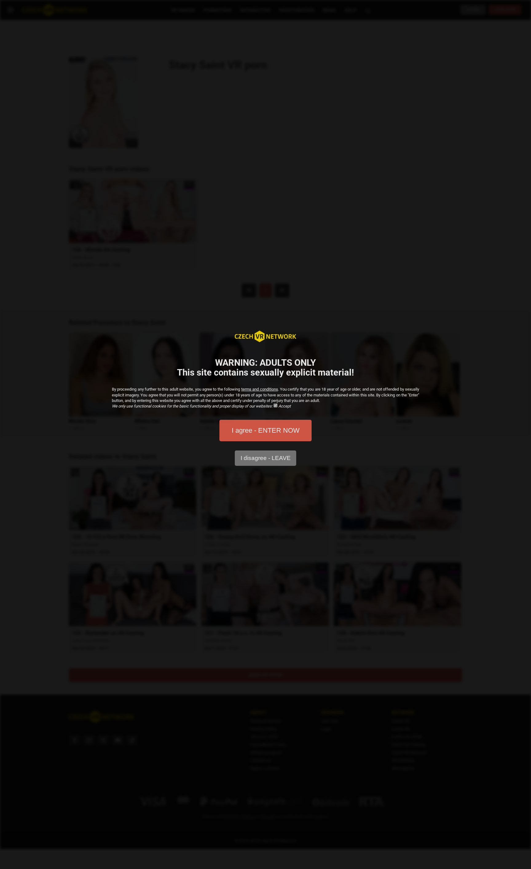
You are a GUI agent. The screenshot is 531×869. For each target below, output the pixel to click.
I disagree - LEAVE (266, 458)
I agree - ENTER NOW (266, 430)
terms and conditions (259, 389)
